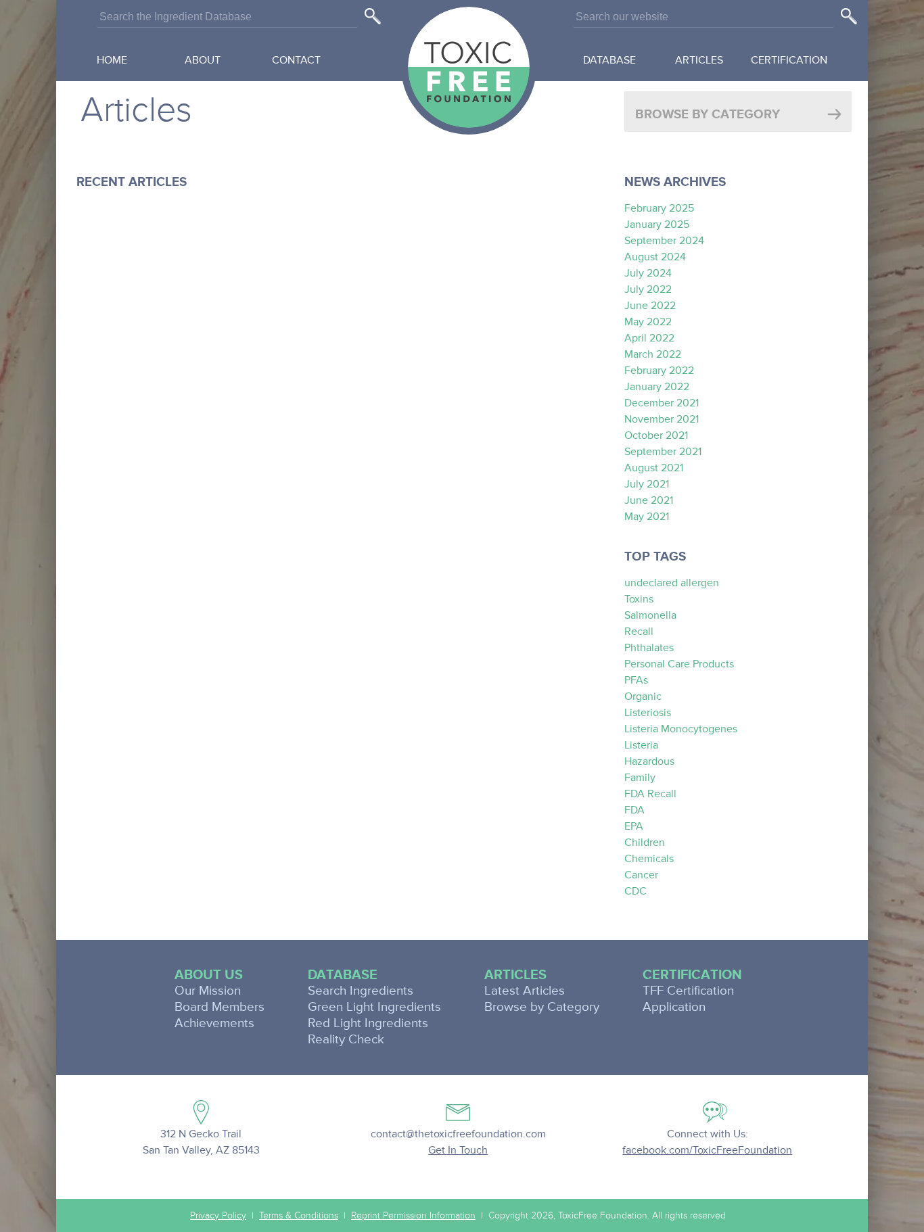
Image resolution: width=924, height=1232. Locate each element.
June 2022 (650, 305)
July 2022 (648, 289)
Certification (789, 60)
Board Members (219, 1007)
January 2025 (656, 224)
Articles (699, 60)
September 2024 (664, 240)
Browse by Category (541, 1007)
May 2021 (646, 516)
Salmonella (650, 615)
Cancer (641, 875)
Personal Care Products (679, 664)
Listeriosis (647, 712)
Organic (643, 696)
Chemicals (649, 859)
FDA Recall (650, 794)
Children (644, 842)
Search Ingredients (360, 991)
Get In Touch (458, 1150)
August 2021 (653, 468)
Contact (296, 60)
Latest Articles (524, 991)
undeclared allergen (671, 583)
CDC (635, 891)
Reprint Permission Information (413, 1215)
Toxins (638, 599)
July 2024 (648, 273)
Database (609, 60)
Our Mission (208, 991)
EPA (633, 826)
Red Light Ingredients (368, 1023)
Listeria (641, 745)
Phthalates (649, 648)
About (203, 60)
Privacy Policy (218, 1215)
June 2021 (648, 500)
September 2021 (662, 451)
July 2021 (646, 484)
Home (112, 60)
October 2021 (656, 435)
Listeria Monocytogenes (680, 729)
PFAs (636, 680)
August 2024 (655, 257)
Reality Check (346, 1039)
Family (639, 777)
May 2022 (648, 322)
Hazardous (649, 761)
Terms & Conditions (298, 1215)
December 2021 (661, 403)
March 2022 (652, 354)
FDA (634, 810)
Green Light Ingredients (374, 1007)
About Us (209, 975)
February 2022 (659, 370)
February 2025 (659, 208)
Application (674, 1007)
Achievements (214, 1023)
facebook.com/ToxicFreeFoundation (707, 1150)
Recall (638, 631)
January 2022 (656, 387)
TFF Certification (688, 991)
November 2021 (661, 419)
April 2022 (649, 338)
